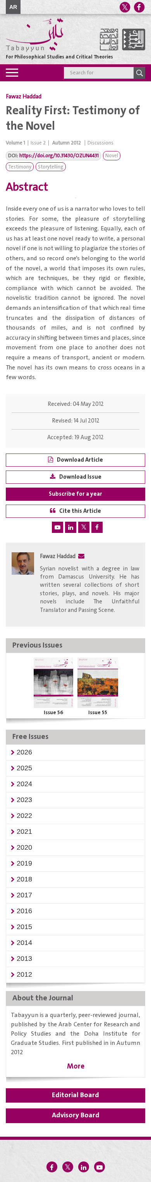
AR (13, 7)
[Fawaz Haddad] (23, 585)
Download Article (80, 460)
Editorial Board (75, 1095)
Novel (111, 156)
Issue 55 (97, 712)
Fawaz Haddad (23, 96)
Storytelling (50, 167)
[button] (24, 752)
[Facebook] (139, 7)
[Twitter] (124, 7)
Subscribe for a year (75, 494)
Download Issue (80, 477)
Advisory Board (76, 1115)
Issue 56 (53, 712)
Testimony (19, 167)
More (75, 1066)
